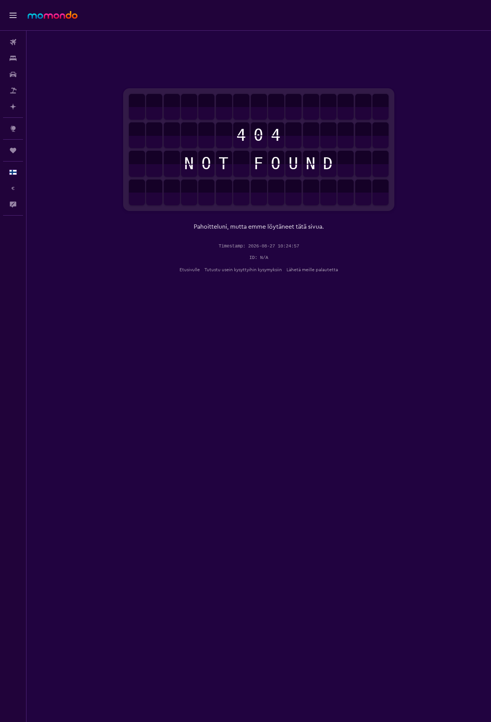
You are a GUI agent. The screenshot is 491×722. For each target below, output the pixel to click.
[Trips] (13, 150)
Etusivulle (190, 269)
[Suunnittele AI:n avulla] (13, 106)
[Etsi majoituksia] (13, 58)
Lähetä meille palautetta (312, 269)
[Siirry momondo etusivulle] (52, 15)
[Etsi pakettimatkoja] (13, 90)
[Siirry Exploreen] (13, 128)
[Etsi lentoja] (13, 42)
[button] (13, 15)
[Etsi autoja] (13, 74)
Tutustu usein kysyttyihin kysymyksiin (243, 269)
